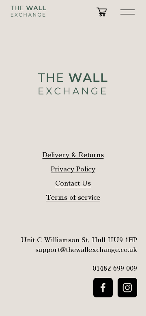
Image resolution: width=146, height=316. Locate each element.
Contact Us (73, 183)
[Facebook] (103, 287)
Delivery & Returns (73, 155)
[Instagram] (127, 287)
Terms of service (73, 197)
